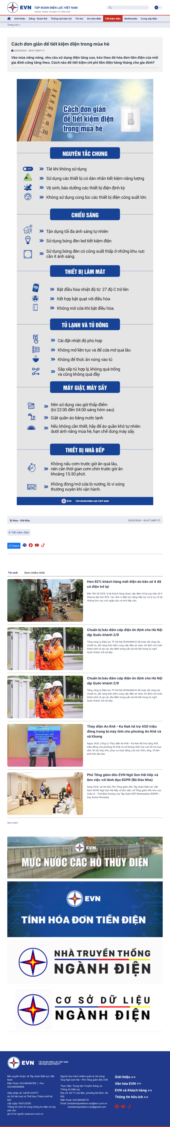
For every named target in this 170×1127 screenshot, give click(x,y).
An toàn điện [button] (94, 18)
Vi (156, 7)
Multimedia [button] (130, 18)
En (160, 7)
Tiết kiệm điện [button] (113, 18)
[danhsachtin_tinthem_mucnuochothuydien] (85, 857)
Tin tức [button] (79, 18)
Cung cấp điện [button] (149, 18)
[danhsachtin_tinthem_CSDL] (85, 1009)
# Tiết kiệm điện (19, 532)
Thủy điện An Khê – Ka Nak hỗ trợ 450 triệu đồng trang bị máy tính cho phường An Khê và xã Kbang (124, 731)
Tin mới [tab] (13, 572)
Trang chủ (12, 24)
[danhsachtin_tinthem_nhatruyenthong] (85, 961)
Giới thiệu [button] (19, 18)
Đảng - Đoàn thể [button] (38, 18)
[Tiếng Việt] (42, 7)
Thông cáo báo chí (61, 18)
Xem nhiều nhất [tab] (34, 572)
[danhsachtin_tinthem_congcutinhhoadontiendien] (85, 909)
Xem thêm (12, 822)
